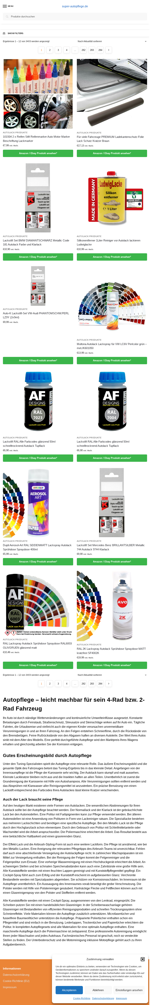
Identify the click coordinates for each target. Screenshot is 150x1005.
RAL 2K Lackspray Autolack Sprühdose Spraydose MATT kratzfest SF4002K (111, 651)
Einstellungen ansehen (129, 990)
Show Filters (15, 33)
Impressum (121, 998)
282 (83, 50)
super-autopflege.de (75, 6)
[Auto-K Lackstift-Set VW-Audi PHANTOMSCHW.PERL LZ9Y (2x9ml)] (38, 286)
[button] (143, 959)
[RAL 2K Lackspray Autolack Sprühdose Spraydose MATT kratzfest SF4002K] (112, 606)
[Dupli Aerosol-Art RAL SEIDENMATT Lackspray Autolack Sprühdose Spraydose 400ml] (38, 502)
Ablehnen (98, 990)
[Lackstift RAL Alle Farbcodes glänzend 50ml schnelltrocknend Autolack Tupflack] (38, 402)
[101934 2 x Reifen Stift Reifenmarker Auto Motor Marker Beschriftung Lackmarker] (38, 94)
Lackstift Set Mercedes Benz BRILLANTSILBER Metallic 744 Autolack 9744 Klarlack (111, 547)
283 (92, 50)
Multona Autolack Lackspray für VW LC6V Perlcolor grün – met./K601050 (112, 346)
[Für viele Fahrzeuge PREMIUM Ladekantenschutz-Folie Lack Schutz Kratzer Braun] (112, 94)
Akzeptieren (69, 990)
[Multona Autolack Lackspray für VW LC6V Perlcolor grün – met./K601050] (112, 301)
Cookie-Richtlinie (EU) (16, 981)
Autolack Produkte (15, 132)
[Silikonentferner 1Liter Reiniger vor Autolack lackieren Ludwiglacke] (112, 198)
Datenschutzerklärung (103, 998)
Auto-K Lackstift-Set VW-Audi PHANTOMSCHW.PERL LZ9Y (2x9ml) (36, 315)
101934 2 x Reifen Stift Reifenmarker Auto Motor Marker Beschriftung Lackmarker (36, 138)
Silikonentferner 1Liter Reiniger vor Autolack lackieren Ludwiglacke (108, 242)
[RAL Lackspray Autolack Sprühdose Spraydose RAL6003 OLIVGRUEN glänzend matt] (38, 603)
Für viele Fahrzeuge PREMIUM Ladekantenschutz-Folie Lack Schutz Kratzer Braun (110, 139)
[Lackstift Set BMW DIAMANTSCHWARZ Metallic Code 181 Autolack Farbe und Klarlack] (38, 198)
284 (100, 50)
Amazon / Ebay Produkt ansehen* (38, 153)
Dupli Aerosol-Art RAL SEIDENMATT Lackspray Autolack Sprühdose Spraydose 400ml (37, 547)
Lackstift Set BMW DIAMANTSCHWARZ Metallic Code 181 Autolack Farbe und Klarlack (36, 242)
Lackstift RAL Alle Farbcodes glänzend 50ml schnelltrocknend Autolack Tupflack (29, 443)
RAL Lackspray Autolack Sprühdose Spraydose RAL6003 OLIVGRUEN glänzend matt (37, 645)
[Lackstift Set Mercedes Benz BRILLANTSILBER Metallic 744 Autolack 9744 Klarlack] (112, 502)
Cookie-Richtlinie (81, 998)
